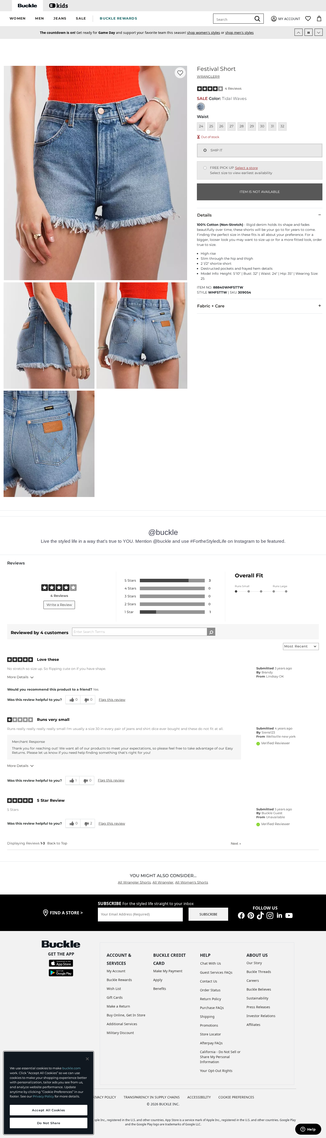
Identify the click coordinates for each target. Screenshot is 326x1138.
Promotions (209, 1025)
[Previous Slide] (298, 32)
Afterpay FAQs (211, 1043)
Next (236, 843)
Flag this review (112, 700)
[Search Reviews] (211, 632)
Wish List (114, 988)
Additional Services (122, 1024)
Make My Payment (167, 971)
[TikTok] (260, 915)
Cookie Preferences (236, 1097)
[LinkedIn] (279, 915)
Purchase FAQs (212, 1007)
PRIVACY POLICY (103, 1097)
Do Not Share (48, 1123)
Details (204, 215)
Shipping (207, 1016)
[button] (17, 19)
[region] (48, 1093)
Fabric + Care (211, 306)
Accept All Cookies (48, 1110)
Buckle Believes (259, 989)
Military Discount (120, 1032)
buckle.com (71, 1068)
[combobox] (235, 18)
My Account (116, 971)
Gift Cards (115, 997)
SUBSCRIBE (208, 914)
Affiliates (253, 1024)
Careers (253, 980)
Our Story (254, 963)
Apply (157, 980)
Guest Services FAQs (216, 972)
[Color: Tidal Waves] (201, 106)
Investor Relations (261, 1016)
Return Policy (210, 999)
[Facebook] (241, 915)
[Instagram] (270, 915)
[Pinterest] (251, 915)
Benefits (159, 988)
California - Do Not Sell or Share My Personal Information (220, 1057)
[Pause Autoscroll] (309, 32)
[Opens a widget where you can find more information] (308, 1130)
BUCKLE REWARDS (118, 18)
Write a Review (59, 605)
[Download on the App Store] (61, 963)
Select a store (246, 168)
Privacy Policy (43, 1096)
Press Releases (258, 1007)
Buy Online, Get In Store (126, 1015)
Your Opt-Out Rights (216, 1070)
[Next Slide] (319, 32)
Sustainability (257, 998)
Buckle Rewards (119, 980)
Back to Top (57, 843)
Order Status (210, 990)
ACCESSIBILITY (199, 1097)
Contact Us (208, 981)
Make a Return (118, 1006)
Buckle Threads (259, 971)
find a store (66, 913)
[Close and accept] (87, 1059)
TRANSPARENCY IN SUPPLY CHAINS (152, 1097)
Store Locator (210, 1034)
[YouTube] (289, 915)
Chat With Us (210, 963)
